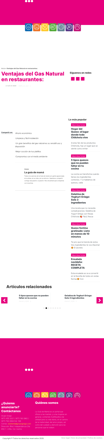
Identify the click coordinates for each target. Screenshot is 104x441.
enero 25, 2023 (24, 86)
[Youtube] (32, 1)
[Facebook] (26, 1)
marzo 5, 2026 (24, 301)
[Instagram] (29, 1)
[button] (4, 300)
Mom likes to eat (78, 125)
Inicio (3, 68)
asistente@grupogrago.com (19, 424)
